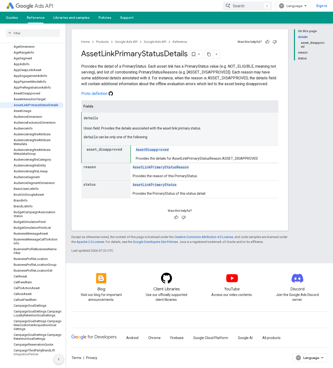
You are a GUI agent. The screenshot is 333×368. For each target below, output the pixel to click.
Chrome (154, 338)
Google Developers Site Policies (155, 242)
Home (85, 42)
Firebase (177, 338)
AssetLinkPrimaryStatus (154, 184)
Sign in (321, 6)
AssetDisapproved (152, 149)
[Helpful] (267, 42)
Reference (36, 17)
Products (102, 42)
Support (127, 17)
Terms (76, 358)
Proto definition (94, 93)
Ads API (44, 6)
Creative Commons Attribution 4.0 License (203, 237)
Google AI (245, 338)
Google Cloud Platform (210, 338)
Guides (12, 17)
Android (132, 338)
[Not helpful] (274, 42)
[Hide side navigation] (59, 359)
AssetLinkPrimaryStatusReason (161, 167)
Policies (104, 17)
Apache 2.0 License (90, 242)
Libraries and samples (71, 17)
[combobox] (247, 5)
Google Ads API (126, 42)
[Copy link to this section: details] (103, 118)
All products (271, 338)
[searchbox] (33, 33)
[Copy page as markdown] (209, 54)
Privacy (91, 358)
